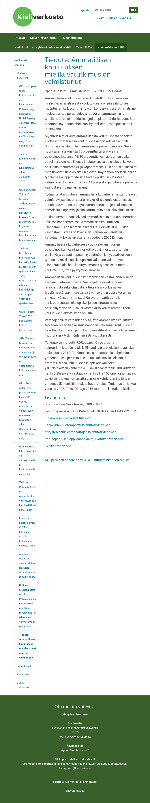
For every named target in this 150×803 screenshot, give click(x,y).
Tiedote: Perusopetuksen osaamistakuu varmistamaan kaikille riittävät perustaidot (27, 496)
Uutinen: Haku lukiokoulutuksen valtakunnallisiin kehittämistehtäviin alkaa (27, 460)
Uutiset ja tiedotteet (22, 75)
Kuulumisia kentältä (111, 47)
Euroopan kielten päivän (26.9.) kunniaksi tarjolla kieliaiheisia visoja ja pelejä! (27, 532)
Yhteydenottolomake (75, 714)
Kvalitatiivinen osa (58, 446)
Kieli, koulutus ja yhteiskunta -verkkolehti (43, 47)
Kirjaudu (84, 10)
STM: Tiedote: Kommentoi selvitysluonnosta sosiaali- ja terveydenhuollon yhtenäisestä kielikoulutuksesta (27, 356)
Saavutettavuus (75, 790)
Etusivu (20, 38)
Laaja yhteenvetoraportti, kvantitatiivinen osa (77, 425)
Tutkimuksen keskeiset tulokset (68, 418)
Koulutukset (24, 674)
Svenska (125, 18)
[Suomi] (39, 17)
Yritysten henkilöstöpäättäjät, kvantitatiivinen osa (80, 432)
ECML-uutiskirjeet (23, 685)
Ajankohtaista (72, 38)
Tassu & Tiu (84, 47)
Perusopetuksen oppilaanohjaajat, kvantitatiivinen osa (84, 439)
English (112, 18)
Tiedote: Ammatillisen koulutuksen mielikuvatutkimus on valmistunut (27, 646)
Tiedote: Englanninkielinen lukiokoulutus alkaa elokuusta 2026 (27, 168)
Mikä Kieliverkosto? (43, 38)
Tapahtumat (24, 666)
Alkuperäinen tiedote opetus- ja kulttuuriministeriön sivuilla (87, 460)
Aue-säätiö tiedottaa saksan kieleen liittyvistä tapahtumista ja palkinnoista (27, 565)
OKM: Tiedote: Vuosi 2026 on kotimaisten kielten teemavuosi (27, 320)
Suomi (101, 18)
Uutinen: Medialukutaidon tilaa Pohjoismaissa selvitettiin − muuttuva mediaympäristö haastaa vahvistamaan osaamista (27, 606)
